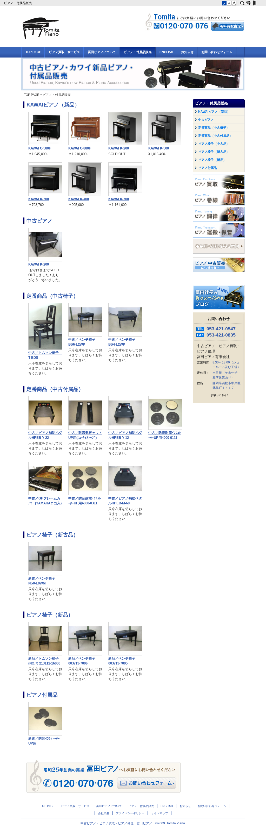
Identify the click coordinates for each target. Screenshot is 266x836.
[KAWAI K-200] (125, 144)
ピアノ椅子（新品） (49, 615)
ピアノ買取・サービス (64, 52)
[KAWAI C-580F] (45, 144)
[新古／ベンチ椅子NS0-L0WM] (45, 574)
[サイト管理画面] (254, 3)
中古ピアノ (39, 221)
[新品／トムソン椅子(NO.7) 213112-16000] (45, 654)
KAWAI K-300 (38, 199)
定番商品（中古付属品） (55, 389)
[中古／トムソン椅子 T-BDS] (45, 349)
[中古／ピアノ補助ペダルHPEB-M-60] (125, 494)
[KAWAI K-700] (125, 195)
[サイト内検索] (242, 3)
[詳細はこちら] (219, 396)
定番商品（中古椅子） (52, 296)
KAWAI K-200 (118, 148)
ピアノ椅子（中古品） (213, 144)
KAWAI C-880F (79, 148)
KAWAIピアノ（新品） (53, 105)
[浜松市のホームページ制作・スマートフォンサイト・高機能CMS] (248, 3)
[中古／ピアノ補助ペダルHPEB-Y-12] (125, 429)
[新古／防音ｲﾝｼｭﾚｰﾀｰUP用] (45, 734)
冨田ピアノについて (102, 52)
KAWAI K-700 (118, 199)
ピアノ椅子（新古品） (52, 535)
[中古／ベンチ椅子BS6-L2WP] (85, 335)
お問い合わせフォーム (216, 52)
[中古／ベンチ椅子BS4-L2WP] (125, 335)
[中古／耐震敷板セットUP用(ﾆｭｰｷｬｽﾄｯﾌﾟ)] (85, 429)
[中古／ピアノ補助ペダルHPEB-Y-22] (45, 429)
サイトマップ (159, 813)
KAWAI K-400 (78, 199)
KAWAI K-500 (158, 148)
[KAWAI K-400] (85, 195)
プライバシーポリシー (130, 813)
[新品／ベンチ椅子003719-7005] (125, 654)
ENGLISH (166, 52)
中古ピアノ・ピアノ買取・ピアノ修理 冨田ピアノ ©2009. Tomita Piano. (133, 823)
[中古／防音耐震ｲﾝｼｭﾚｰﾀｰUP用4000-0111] (165, 429)
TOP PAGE (33, 52)
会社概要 (103, 813)
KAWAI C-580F (39, 148)
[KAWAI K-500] (165, 144)
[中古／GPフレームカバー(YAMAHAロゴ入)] (45, 494)
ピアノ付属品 (42, 695)
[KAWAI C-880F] (85, 144)
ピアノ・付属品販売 (18, 3)
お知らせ (187, 52)
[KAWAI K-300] (45, 195)
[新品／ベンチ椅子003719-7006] (85, 654)
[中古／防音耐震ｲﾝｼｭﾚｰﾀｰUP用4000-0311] (85, 494)
